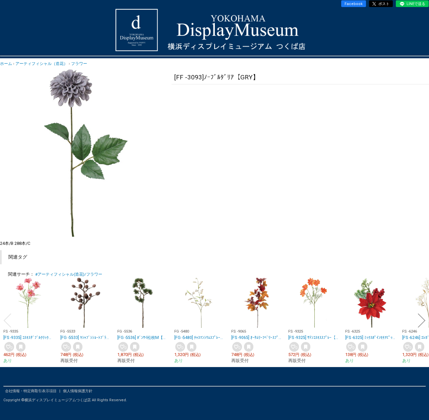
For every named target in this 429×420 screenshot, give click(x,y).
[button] (7, 320)
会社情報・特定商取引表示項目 (31, 391)
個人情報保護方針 (78, 391)
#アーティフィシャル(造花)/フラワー (68, 274)
